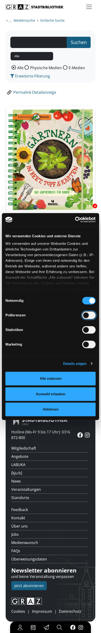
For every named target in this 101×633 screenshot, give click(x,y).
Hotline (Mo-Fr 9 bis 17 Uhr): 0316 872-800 (40, 434)
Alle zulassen (51, 378)
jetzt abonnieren (29, 585)
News (16, 481)
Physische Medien (46, 67)
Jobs (15, 534)
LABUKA (18, 464)
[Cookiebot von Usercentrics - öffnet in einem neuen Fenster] (75, 220)
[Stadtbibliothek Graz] (34, 7)
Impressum (42, 611)
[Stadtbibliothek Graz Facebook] (73, 627)
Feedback (19, 509)
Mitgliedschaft (23, 448)
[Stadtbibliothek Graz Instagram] (81, 627)
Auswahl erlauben (50, 394)
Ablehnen (50, 409)
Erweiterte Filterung (32, 76)
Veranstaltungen (26, 489)
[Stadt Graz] (50, 601)
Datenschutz (70, 611)
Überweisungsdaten (29, 559)
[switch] (89, 315)
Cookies (18, 611)
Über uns (19, 526)
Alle (20, 67)
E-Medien (77, 67)
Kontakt (18, 517)
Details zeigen (74, 364)
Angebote (19, 456)
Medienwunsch (24, 542)
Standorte (20, 497)
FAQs (15, 550)
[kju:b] (16, 473)
